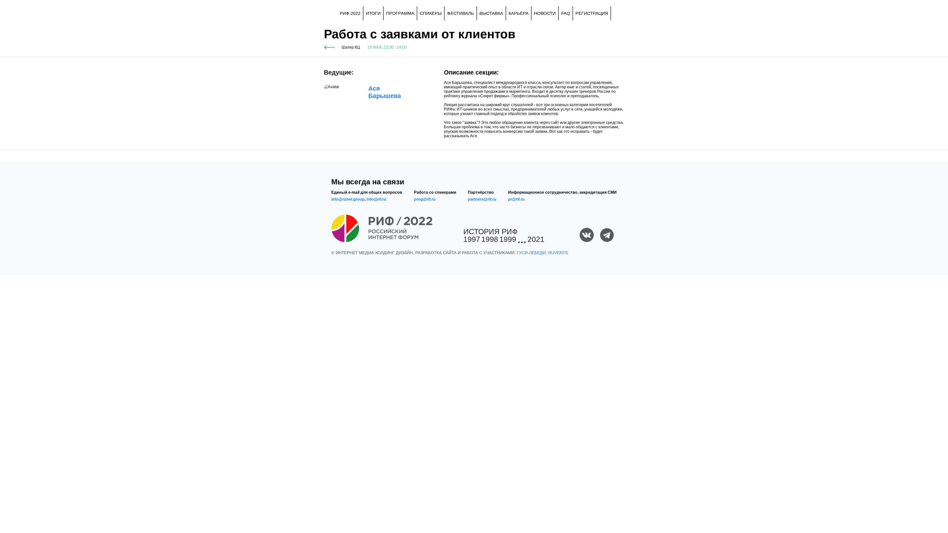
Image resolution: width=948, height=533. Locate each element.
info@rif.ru (376, 199)
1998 (489, 239)
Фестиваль (460, 13)
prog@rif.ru (424, 199)
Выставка (491, 13)
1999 (507, 239)
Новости (545, 13)
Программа (400, 13)
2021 (536, 239)
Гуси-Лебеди (531, 252)
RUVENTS (558, 252)
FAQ (565, 13)
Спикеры (431, 13)
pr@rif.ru (516, 199)
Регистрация (591, 13)
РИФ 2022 (350, 13)
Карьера (519, 13)
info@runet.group (348, 199)
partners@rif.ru (482, 199)
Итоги (373, 13)
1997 (471, 239)
